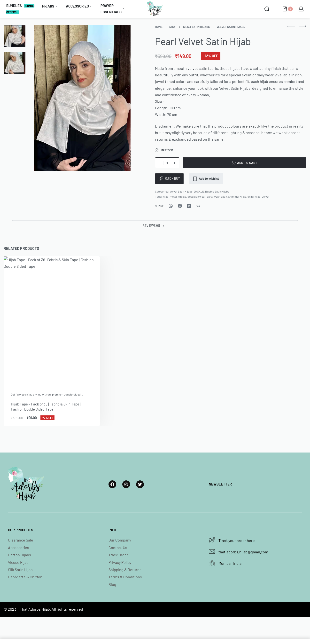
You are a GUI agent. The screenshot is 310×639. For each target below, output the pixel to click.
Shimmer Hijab (237, 196)
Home (159, 26)
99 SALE (199, 191)
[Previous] (43, 98)
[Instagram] (126, 484)
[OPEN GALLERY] (82, 98)
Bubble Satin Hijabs (217, 191)
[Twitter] (140, 484)
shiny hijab (254, 196)
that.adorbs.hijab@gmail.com (243, 552)
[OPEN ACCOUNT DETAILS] (301, 9)
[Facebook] (112, 484)
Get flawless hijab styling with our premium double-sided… (47, 394)
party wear (213, 196)
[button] (155, 225)
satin (224, 196)
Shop (172, 26)
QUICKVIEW (80, 378)
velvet (265, 196)
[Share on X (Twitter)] (189, 206)
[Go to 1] (14, 36)
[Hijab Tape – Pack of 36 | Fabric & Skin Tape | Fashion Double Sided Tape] (52, 320)
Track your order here (236, 540)
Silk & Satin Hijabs (196, 26)
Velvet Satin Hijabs (231, 26)
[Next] (121, 98)
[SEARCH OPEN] (267, 9)
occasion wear (196, 196)
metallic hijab (178, 196)
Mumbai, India (229, 563)
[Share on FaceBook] (180, 206)
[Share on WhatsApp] (171, 206)
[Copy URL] (198, 206)
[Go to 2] (14, 63)
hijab (166, 196)
